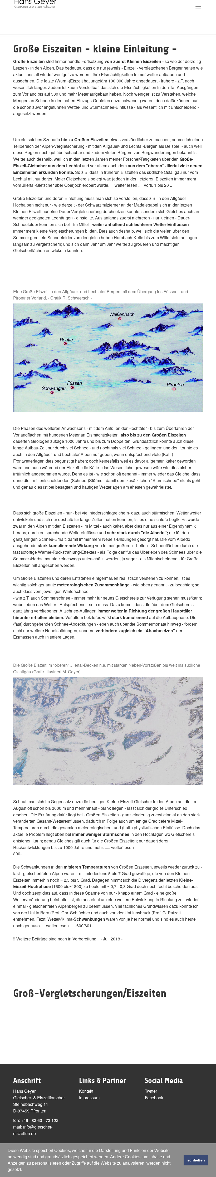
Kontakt (86, 1091)
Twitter (151, 1091)
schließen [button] (196, 1160)
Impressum (89, 1098)
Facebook (154, 1098)
